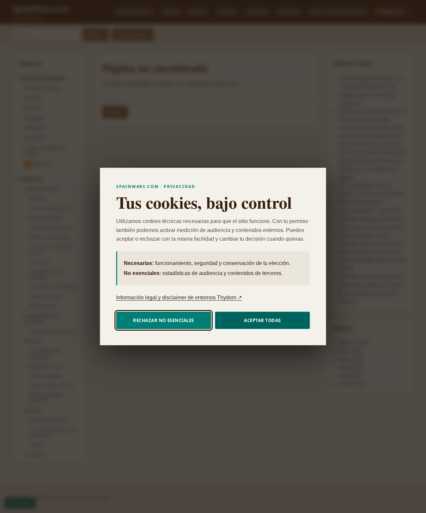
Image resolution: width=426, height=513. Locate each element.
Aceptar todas (262, 320)
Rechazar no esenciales (163, 320)
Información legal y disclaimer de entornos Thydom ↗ (179, 297)
